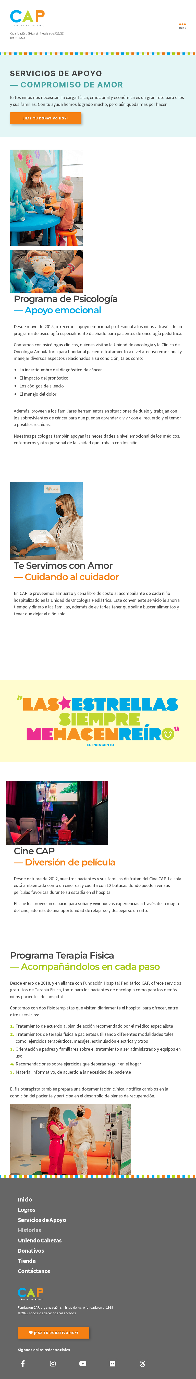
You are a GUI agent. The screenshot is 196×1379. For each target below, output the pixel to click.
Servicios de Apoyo (42, 1220)
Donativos (31, 1250)
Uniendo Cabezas (40, 1240)
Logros (26, 1210)
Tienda (26, 1261)
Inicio (25, 1199)
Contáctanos (34, 1271)
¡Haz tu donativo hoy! (45, 118)
